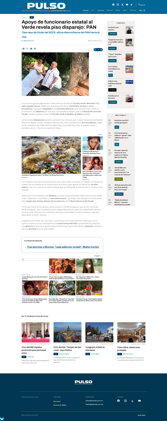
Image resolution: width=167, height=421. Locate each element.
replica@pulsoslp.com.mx (94, 404)
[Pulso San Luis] (46, 7)
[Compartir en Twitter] (27, 48)
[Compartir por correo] (35, 48)
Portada (86, 10)
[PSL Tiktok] (131, 5)
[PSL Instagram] (118, 4)
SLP (93, 10)
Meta (125, 10)
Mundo (118, 10)
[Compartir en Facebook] (23, 48)
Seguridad (100, 10)
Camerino (133, 10)
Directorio (57, 401)
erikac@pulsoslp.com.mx (94, 400)
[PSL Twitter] (122, 4)
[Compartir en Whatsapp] (31, 48)
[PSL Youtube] (127, 4)
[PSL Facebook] (113, 4)
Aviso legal (141, 415)
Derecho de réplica (60, 405)
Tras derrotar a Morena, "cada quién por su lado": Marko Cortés (63, 246)
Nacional (110, 10)
